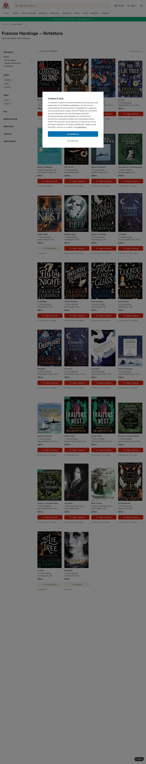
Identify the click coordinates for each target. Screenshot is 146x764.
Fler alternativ (73, 140)
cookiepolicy (82, 127)
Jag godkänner (73, 134)
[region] (73, 120)
